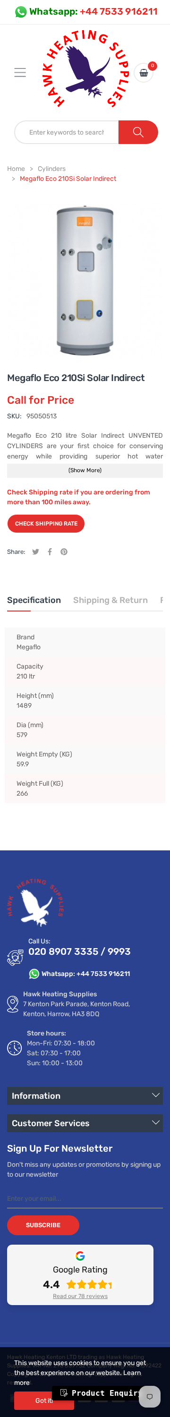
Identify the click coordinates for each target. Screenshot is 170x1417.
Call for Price (40, 400)
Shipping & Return (110, 600)
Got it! (44, 1401)
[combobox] (66, 132)
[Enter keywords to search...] (138, 132)
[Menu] (26, 73)
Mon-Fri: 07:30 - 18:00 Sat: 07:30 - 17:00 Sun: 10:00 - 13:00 (61, 1053)
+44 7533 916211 (93, 11)
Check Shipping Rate (46, 523)
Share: (16, 551)
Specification (34, 600)
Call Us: (39, 941)
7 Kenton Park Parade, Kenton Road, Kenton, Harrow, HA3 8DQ (76, 1009)
